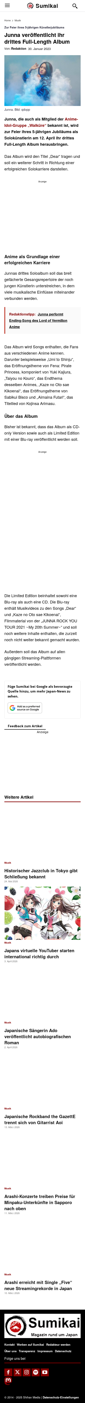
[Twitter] (18, 1372)
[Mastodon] (8, 1384)
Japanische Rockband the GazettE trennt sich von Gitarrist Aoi (39, 1119)
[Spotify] (36, 1372)
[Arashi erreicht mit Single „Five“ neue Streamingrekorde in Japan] (42, 1245)
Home (7, 20)
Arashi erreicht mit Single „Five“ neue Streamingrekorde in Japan (38, 1285)
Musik (18, 20)
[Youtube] (45, 1372)
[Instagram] (27, 1372)
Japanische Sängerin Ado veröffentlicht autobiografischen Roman (37, 1036)
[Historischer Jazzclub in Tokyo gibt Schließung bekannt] (42, 833)
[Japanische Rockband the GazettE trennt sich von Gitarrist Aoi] (42, 1079)
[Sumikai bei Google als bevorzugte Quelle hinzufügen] (25, 708)
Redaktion (18, 48)
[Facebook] (8, 1372)
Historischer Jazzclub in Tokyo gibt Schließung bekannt (41, 873)
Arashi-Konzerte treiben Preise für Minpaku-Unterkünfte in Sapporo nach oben (39, 1202)
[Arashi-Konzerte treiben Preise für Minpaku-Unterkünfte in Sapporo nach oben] (42, 1159)
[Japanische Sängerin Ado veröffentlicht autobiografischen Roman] (42, 993)
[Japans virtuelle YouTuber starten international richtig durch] (42, 913)
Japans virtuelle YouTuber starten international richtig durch (39, 953)
